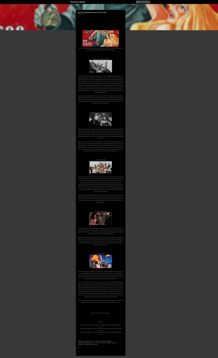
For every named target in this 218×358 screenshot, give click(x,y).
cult (93, 341)
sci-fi (116, 342)
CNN (90, 341)
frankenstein (109, 341)
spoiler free (87, 344)
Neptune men (108, 342)
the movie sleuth (94, 344)
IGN (94, 342)
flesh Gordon (102, 341)
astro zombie (86, 341)
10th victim (80, 341)
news (113, 342)
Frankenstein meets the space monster (85, 342)
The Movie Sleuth (77, 2)
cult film (97, 341)
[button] (78, 16)
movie (100, 342)
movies (104, 342)
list (97, 342)
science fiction (81, 344)
